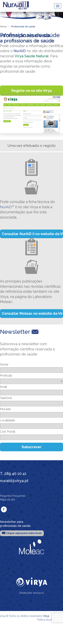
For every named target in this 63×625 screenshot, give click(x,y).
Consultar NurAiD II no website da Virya (32, 234)
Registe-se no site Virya (31, 90)
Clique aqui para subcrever (23, 533)
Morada (5, 409)
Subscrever (32, 447)
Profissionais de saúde (23, 26)
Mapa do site (7, 499)
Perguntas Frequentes (12, 495)
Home (3, 26)
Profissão (6, 375)
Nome (4, 364)
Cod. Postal (7, 431)
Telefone (6, 398)
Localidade (7, 420)
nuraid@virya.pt (14, 480)
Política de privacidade (50, 619)
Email (3, 386)
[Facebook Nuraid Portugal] (4, 509)
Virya (46, 616)
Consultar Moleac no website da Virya (32, 313)
